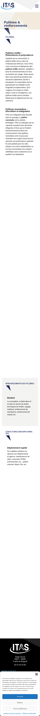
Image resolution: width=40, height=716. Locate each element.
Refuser (20, 702)
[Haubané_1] (20, 343)
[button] (36, 674)
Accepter (20, 696)
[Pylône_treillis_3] (20, 199)
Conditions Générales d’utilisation (12, 713)
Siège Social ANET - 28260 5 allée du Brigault (20, 659)
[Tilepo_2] (20, 617)
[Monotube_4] (20, 275)
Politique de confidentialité (29, 713)
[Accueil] (17, 6)
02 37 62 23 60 (20, 665)
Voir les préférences (20, 709)
